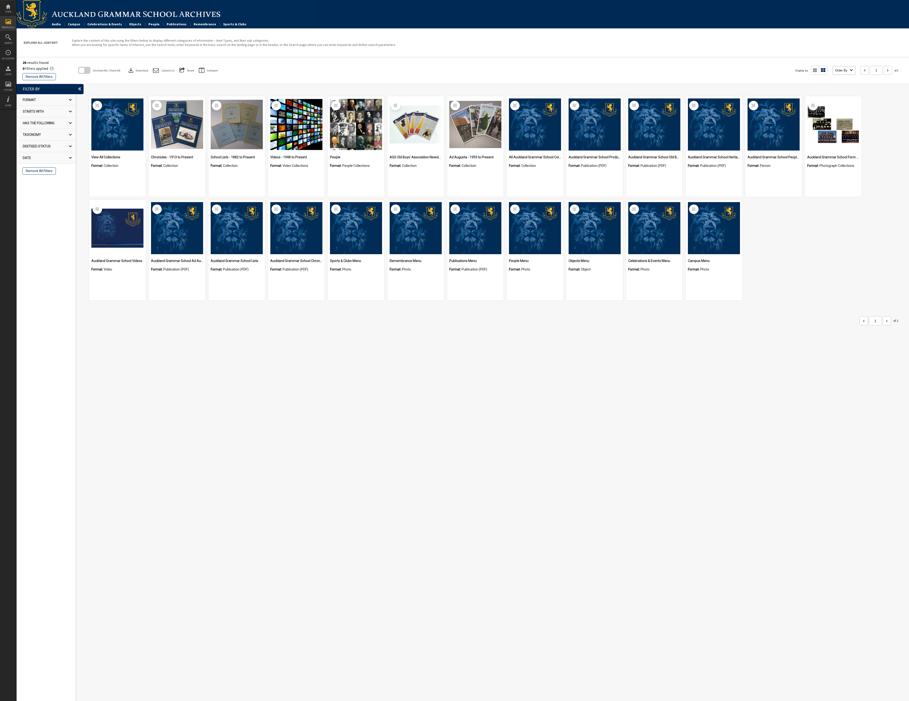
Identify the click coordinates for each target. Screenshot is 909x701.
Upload (8, 89)
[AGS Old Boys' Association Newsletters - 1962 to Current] (416, 124)
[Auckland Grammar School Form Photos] (833, 124)
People (154, 24)
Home (8, 11)
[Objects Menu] (595, 228)
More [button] (8, 105)
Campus (74, 24)
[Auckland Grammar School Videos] (117, 228)
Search (8, 42)
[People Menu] (535, 228)
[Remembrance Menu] (416, 228)
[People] (356, 124)
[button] (164, 70)
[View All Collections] (117, 124)
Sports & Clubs (234, 24)
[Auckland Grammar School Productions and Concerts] (595, 124)
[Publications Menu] (475, 228)
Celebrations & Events (104, 24)
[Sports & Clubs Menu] (356, 228)
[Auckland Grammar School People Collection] (774, 124)
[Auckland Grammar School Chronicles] (296, 228)
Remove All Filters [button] (39, 77)
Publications (177, 24)
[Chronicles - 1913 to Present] (177, 124)
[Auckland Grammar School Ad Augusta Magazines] (177, 228)
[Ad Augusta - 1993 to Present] (475, 124)
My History (8, 58)
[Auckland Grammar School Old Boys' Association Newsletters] (654, 124)
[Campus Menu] (714, 228)
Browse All (8, 27)
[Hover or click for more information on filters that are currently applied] (52, 68)
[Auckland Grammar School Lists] (237, 228)
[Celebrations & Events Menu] (654, 228)
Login (8, 74)
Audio (56, 24)
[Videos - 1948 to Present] (296, 124)
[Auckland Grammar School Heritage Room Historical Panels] (714, 124)
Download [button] (137, 70)
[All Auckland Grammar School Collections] (535, 124)
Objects (135, 24)
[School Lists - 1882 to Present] (237, 124)
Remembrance (205, 24)
